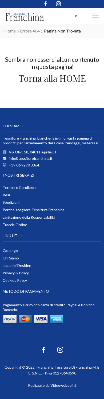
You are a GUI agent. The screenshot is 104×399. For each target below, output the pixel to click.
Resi (6, 195)
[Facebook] (45, 4)
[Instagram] (58, 4)
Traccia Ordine (15, 224)
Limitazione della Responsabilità (29, 217)
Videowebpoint (63, 385)
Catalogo (10, 250)
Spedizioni (11, 202)
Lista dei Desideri (17, 265)
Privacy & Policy (16, 273)
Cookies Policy (15, 280)
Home (10, 30)
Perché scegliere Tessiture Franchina (34, 209)
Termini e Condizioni (19, 187)
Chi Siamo (11, 258)
